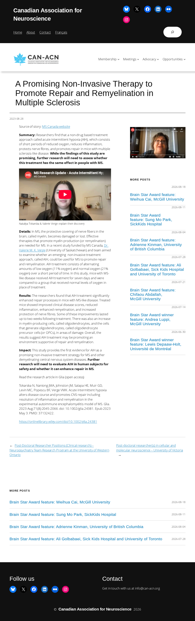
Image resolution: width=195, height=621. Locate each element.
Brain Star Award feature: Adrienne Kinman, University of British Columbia (156, 244)
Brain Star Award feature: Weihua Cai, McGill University (157, 196)
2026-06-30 (178, 332)
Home (17, 32)
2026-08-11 (178, 207)
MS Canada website (56, 126)
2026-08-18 (178, 187)
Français (61, 32)
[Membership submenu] (118, 59)
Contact (45, 32)
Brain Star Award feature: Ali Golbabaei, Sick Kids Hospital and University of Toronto (157, 269)
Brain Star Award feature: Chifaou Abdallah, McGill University (153, 294)
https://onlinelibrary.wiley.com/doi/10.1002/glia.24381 (58, 421)
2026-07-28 (178, 257)
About (30, 32)
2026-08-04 (178, 232)
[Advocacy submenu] (158, 59)
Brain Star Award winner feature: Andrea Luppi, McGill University (152, 319)
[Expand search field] (172, 32)
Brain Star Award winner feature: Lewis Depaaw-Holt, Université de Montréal (155, 344)
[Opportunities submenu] (184, 59)
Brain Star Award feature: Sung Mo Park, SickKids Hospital (151, 219)
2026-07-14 (178, 307)
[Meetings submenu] (138, 59)
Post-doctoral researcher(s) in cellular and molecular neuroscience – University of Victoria (149, 447)
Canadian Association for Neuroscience (95, 609)
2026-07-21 (178, 282)
